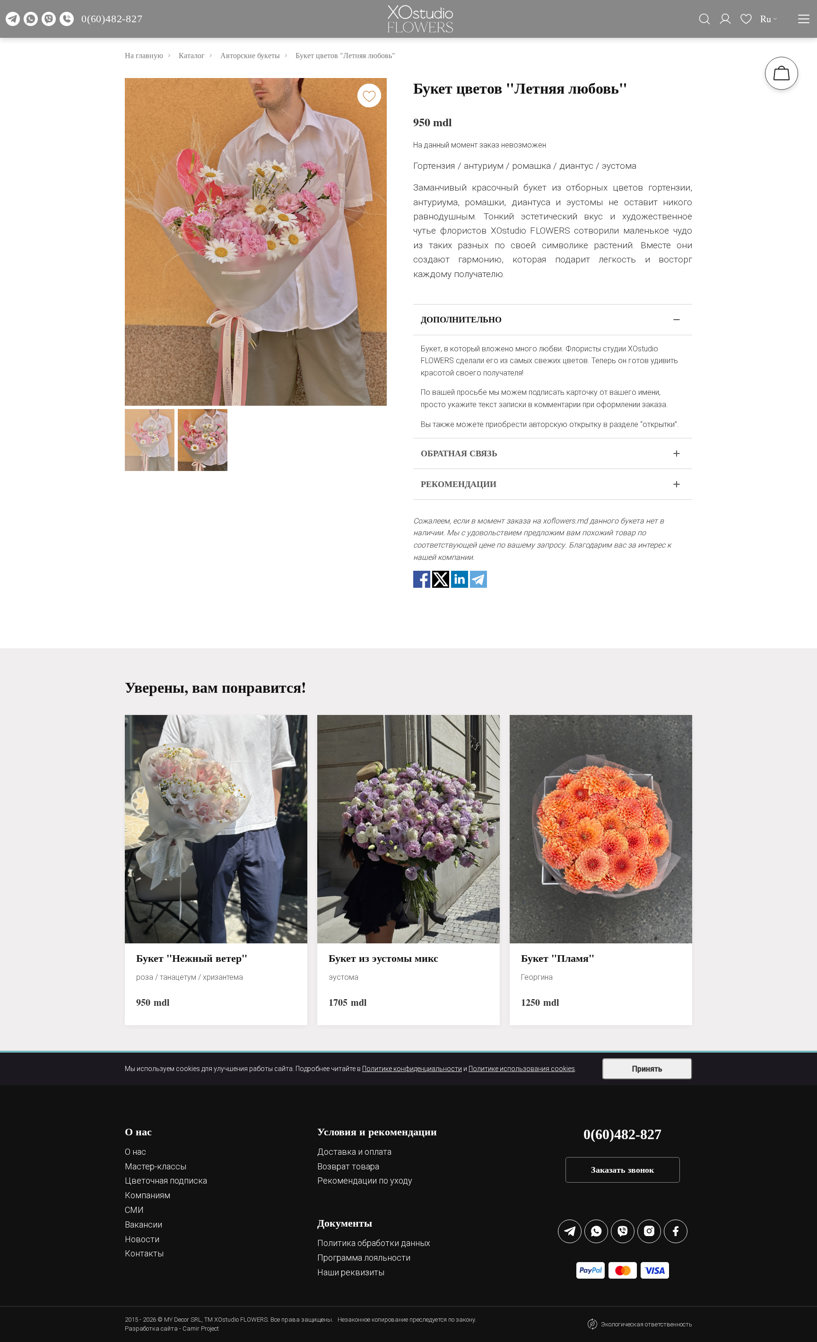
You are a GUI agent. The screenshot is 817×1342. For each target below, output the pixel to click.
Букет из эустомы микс (383, 958)
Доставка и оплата (354, 1152)
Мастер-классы (155, 1166)
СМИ (134, 1210)
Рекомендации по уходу (364, 1180)
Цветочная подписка (166, 1180)
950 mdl (432, 122)
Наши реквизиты (350, 1272)
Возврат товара (348, 1166)
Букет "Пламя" (557, 958)
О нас (135, 1152)
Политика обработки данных (373, 1243)
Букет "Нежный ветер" (191, 958)
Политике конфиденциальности (412, 1068)
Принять (647, 1068)
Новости (142, 1239)
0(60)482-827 (112, 19)
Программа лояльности (363, 1258)
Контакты (144, 1253)
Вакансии (143, 1224)
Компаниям (147, 1195)
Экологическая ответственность (646, 1324)
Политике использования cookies (522, 1068)
